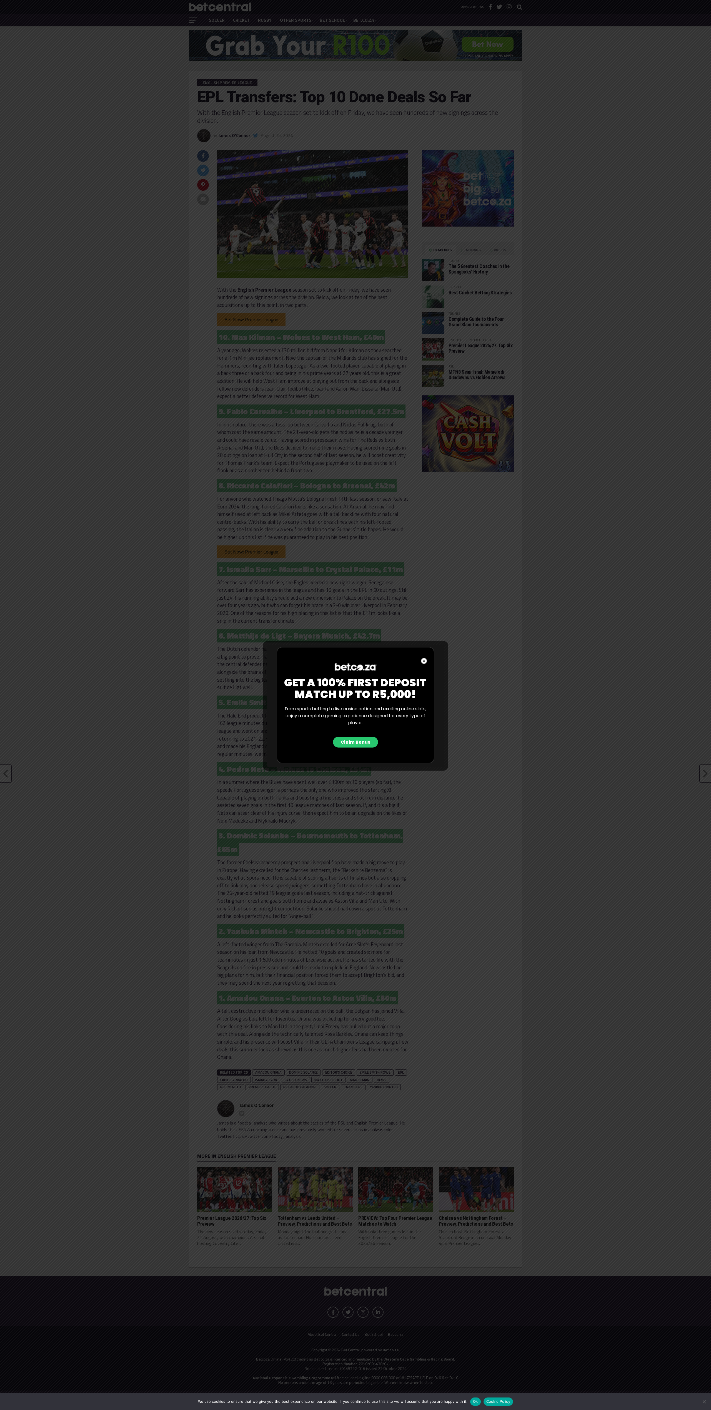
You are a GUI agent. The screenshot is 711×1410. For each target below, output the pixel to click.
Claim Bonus (355, 742)
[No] (704, 1401)
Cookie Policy (498, 1401)
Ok (475, 1401)
